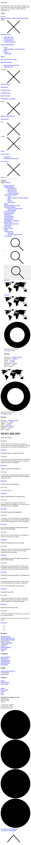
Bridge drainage (8, 66)
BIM (5, 50)
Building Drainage (6, 34)
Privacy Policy (13, 10)
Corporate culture (5, 90)
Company (7, 211)
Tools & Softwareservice (7, 44)
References (4, 645)
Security (3, 691)
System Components (9, 41)
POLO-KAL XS (8, 37)
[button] (17, 250)
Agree (2, 13)
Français (12, 361)
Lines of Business (5, 84)
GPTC (2, 694)
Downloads (25, 18)
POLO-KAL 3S (8, 40)
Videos (2, 19)
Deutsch (14, 357)
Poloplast (7, 182)
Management (4, 87)
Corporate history (5, 93)
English (19, 357)
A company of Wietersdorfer (8, 830)
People (6, 222)
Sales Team (7, 157)
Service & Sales (5, 154)
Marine (3, 56)
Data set (6, 52)
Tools (5, 47)
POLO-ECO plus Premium (11, 65)
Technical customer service (11, 158)
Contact (6, 228)
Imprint (3, 688)
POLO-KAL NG (9, 38)
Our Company (5, 161)
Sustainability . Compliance (8, 98)
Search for (3, 177)
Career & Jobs (4, 119)
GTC (2, 693)
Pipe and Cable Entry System (9, 59)
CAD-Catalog (8, 53)
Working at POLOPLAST (8, 116)
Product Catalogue (6, 647)
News (6, 226)
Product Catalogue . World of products (11, 18)
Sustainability (4, 664)
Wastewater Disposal (6, 62)
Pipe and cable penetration (8, 639)
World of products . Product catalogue (14, 49)
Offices (3, 151)
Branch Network (5, 95)
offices (8, 350)
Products (6, 185)
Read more (4, 450)
